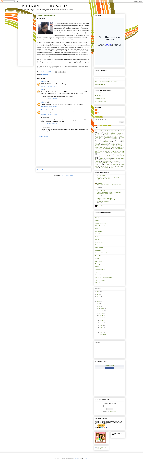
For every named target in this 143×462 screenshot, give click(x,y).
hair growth (117, 141)
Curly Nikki (100, 206)
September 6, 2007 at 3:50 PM (49, 106)
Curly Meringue (114, 137)
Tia (42, 89)
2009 (98, 301)
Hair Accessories (98, 141)
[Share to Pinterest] (65, 72)
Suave (108, 164)
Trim (105, 166)
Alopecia (121, 130)
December (101, 308)
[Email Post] (56, 72)
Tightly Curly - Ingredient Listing (103, 277)
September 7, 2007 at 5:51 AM (49, 114)
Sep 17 (101, 322)
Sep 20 (102, 320)
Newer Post (41, 170)
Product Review (111, 156)
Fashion (113, 140)
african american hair (112, 130)
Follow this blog (110, 367)
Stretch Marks (115, 162)
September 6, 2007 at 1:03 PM (49, 86)
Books (119, 133)
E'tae (98, 140)
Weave (106, 167)
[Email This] (59, 72)
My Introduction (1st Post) (102, 93)
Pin (121, 154)
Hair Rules (98, 234)
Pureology (97, 264)
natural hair (113, 151)
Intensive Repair (105, 144)
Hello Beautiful (101, 175)
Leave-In (120, 147)
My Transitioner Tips (100, 101)
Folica (96, 228)
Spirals (96, 162)
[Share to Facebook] (63, 72)
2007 (98, 306)
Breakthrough (44, 74)
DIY (114, 138)
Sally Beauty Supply (100, 269)
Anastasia (99, 132)
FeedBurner (113, 411)
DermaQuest (108, 138)
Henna (112, 143)
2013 (98, 291)
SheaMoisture (98, 161)
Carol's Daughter (106, 136)
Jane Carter (98, 145)
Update (97, 167)
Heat (107, 143)
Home (67, 170)
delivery (102, 138)
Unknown (99, 113)
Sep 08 (102, 327)
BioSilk (97, 217)
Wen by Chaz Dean (100, 280)
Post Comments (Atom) (67, 175)
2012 (98, 294)
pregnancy (102, 156)
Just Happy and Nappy (44, 6)
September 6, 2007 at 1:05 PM (49, 98)
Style (121, 162)
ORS (112, 154)
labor (109, 147)
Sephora (97, 272)
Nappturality (98, 250)
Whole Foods (98, 283)
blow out (106, 133)
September (101, 315)
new (104, 152)
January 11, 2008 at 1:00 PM (48, 133)
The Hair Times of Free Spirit (104, 198)
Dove (117, 138)
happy (102, 143)
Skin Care (119, 161)
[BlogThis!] (60, 72)
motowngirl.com (99, 247)
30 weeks (103, 130)
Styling (98, 164)
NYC (98, 154)
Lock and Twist (106, 148)
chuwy (76, 458)
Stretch (108, 162)
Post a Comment (43, 136)
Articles (105, 132)
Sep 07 (102, 330)
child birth (114, 136)
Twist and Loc (111, 166)
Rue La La (116, 158)
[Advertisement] (64, 153)
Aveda (110, 132)
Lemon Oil (97, 148)
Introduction (103, 334)
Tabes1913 (43, 81)
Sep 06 (102, 332)
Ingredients (97, 144)
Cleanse (120, 136)
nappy (101, 151)
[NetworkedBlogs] (110, 365)
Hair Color (107, 141)
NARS (106, 151)
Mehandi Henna (99, 242)
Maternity (103, 150)
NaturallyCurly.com (100, 84)
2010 (98, 299)
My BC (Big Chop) (100, 95)
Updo (102, 167)
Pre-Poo (96, 156)
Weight (111, 167)
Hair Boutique (98, 231)
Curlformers (106, 137)
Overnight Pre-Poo (100, 98)
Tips (101, 166)
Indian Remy (119, 143)
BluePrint (113, 133)
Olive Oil (107, 154)
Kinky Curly (116, 145)
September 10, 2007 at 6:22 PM (49, 123)
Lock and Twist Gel (117, 148)
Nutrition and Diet (119, 152)
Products (120, 156)
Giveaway (119, 140)
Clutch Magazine (101, 190)
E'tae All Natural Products (102, 225)
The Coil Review (99, 274)
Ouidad (97, 258)
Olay (102, 154)
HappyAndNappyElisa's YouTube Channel (106, 81)
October (100, 313)
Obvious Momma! (45, 110)
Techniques (115, 164)
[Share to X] (62, 72)
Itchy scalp (120, 144)
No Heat (109, 152)
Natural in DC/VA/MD (101, 253)
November (101, 311)
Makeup (97, 150)
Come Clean (98, 137)
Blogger (86, 458)
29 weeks (97, 130)
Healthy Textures (99, 236)
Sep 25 (102, 318)
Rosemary (108, 158)
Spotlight (102, 162)
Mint (109, 150)
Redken (101, 158)
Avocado (116, 132)
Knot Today (103, 147)
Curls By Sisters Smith (100, 223)
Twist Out (119, 166)
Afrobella (99, 183)
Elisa (98, 110)
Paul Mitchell (98, 261)
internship (113, 144)
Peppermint (117, 154)
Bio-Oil (98, 133)
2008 (98, 304)
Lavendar (114, 147)
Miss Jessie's (114, 150)
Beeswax (122, 132)
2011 (98, 296)
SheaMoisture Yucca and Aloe (109, 161)
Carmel (98, 136)
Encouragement (105, 140)
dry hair (122, 138)
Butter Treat (114, 134)
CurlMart (97, 220)
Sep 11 (101, 325)
